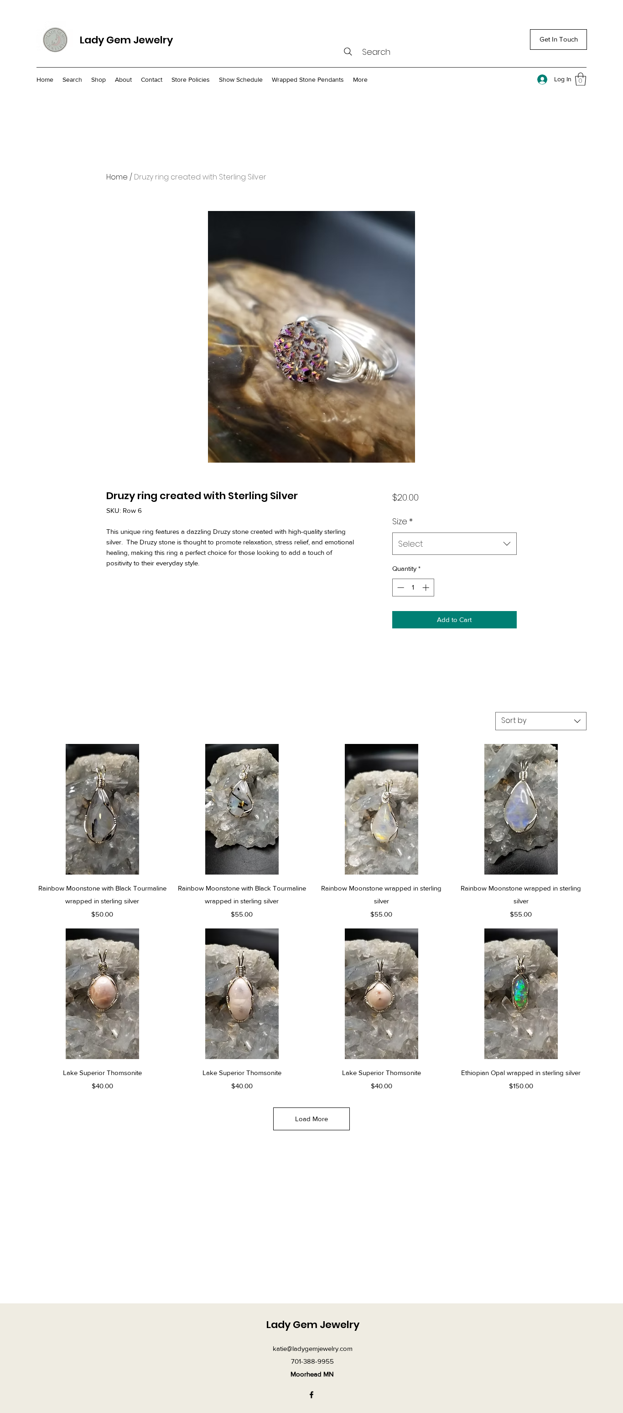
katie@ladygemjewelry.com (313, 1348)
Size (402, 521)
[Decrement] (400, 587)
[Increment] (427, 587)
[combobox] (454, 544)
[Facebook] (311, 1394)
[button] (580, 79)
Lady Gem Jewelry (126, 40)
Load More (311, 1119)
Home (117, 177)
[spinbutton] (413, 587)
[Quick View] (102, 809)
